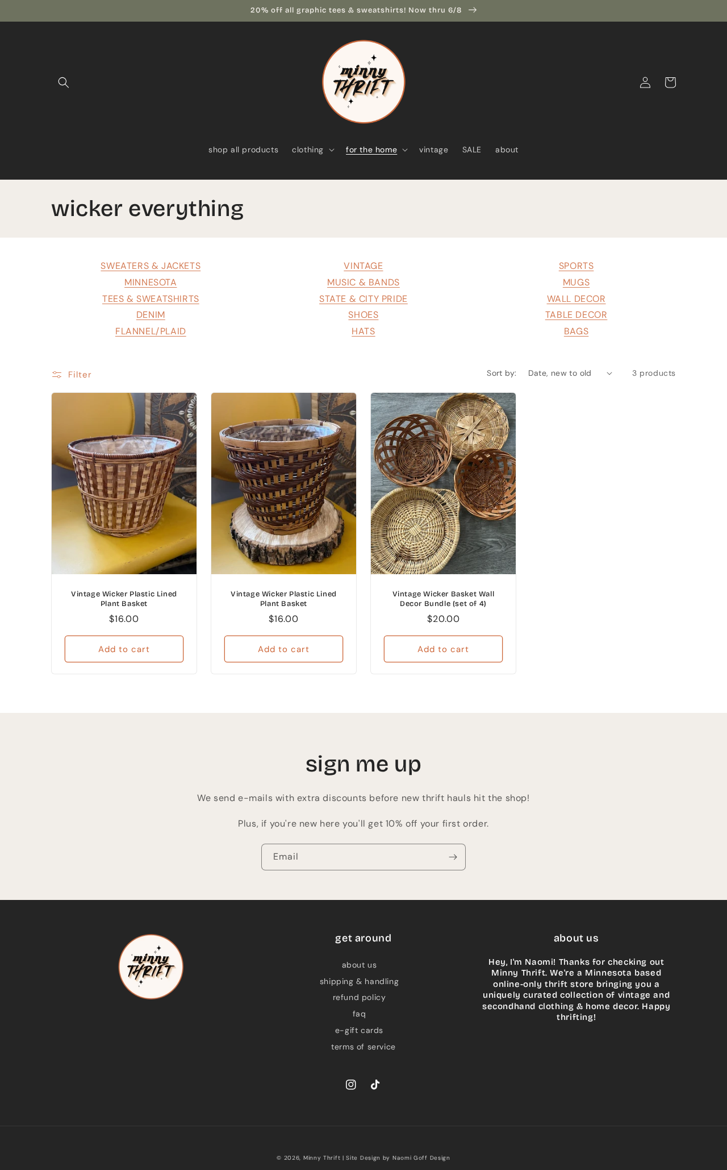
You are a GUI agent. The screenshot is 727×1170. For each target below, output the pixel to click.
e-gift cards (359, 1030)
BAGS (576, 331)
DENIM (150, 315)
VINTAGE (363, 266)
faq (359, 1014)
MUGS (576, 282)
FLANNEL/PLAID (150, 331)
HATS (363, 331)
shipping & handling (359, 981)
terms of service (363, 1047)
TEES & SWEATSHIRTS (150, 299)
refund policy (359, 997)
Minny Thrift (321, 1157)
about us (359, 965)
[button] (63, 82)
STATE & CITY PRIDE (363, 299)
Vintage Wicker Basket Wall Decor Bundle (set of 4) (443, 599)
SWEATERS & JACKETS (150, 266)
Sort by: (501, 373)
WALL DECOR (576, 299)
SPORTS (576, 266)
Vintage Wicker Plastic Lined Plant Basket (124, 599)
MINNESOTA (150, 282)
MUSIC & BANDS (363, 282)
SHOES (363, 315)
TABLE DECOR (576, 315)
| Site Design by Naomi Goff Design (396, 1157)
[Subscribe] (452, 857)
